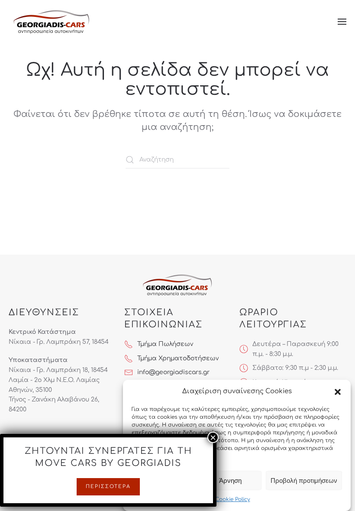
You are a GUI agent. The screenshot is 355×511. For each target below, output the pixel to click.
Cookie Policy (232, 499)
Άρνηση (230, 480)
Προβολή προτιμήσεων (304, 480)
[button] (337, 391)
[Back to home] (52, 21)
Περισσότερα (108, 486)
